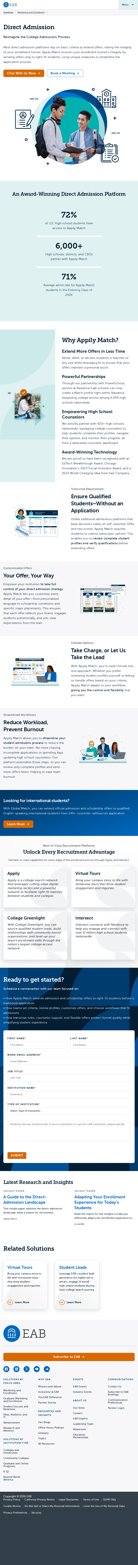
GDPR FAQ (109, 1499)
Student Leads (73, 1267)
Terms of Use (91, 1499)
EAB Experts (80, 1418)
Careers (77, 1413)
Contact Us (114, 1386)
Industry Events (82, 1392)
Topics (42, 1438)
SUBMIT (17, 1155)
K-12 (6, 1471)
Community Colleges (16, 1458)
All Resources (46, 1443)
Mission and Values (49, 1386)
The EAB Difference (50, 1397)
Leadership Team (83, 1424)
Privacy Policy (11, 1499)
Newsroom (79, 1429)
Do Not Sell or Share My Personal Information (52, 1506)
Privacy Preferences (15, 1512)
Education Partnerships (80, 1436)
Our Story (79, 1408)
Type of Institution (23, 1104)
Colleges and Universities (11, 1451)
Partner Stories (47, 1402)
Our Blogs (44, 1422)
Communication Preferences (118, 1401)
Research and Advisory (11, 1429)
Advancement (11, 1422)
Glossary (43, 1433)
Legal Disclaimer (69, 1499)
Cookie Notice (12, 1506)
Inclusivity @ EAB (48, 1392)
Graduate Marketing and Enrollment (15, 1399)
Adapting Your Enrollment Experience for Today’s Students (99, 1202)
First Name (16, 1038)
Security (36, 1512)
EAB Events (80, 1386)
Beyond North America (11, 1478)
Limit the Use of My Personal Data (104, 1506)
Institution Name (21, 1087)
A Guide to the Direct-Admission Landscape (24, 1200)
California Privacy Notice (39, 1499)
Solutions (8, 12)
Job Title (15, 1071)
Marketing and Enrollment (31, 12)
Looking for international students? (36, 800)
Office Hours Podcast (51, 1427)
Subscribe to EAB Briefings (118, 1393)
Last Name (79, 1038)
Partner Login (116, 1408)
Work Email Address (24, 1054)
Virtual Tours (19, 1267)
